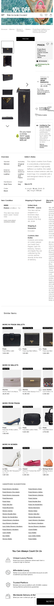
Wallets (28, 29)
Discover (4, 29)
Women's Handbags (20, 30)
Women (12, 29)
